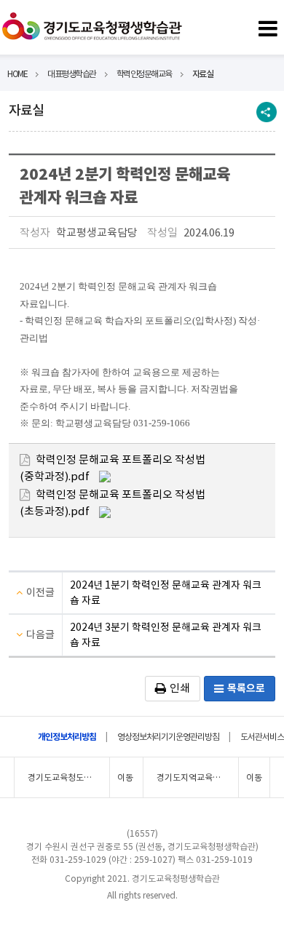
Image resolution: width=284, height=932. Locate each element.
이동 (125, 777)
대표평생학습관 (71, 73)
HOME (17, 73)
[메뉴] (267, 26)
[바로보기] (105, 475)
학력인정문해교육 (144, 73)
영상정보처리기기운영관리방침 (168, 736)
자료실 (202, 73)
